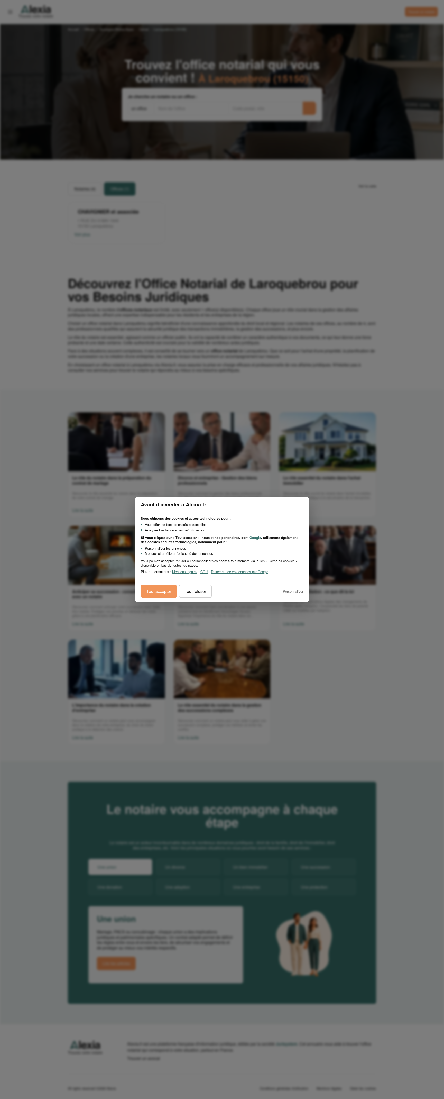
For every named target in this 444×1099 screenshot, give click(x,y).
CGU (204, 571)
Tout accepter (158, 591)
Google (255, 537)
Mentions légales (184, 571)
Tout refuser (195, 591)
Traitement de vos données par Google (239, 571)
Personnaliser (293, 591)
